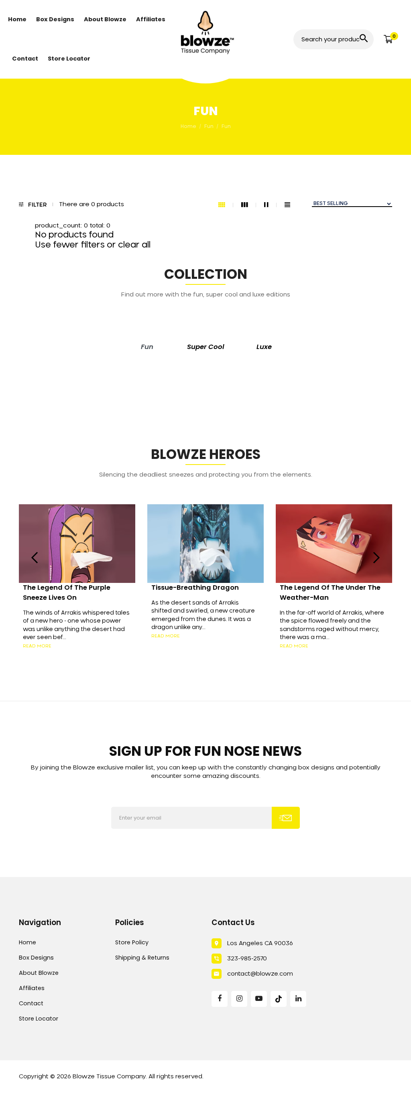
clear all (134, 245)
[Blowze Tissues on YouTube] (259, 999)
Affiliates (32, 988)
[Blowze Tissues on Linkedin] (298, 999)
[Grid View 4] (225, 205)
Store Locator (38, 1019)
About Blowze (39, 973)
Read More (37, 646)
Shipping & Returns (142, 958)
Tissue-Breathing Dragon (195, 587)
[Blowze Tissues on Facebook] (220, 999)
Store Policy (132, 942)
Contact (31, 1003)
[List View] (287, 205)
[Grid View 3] (248, 205)
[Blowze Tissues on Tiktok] (279, 999)
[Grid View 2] (270, 205)
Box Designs (36, 958)
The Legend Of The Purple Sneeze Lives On (66, 592)
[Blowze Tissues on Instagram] (239, 999)
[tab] (147, 347)
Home (27, 942)
